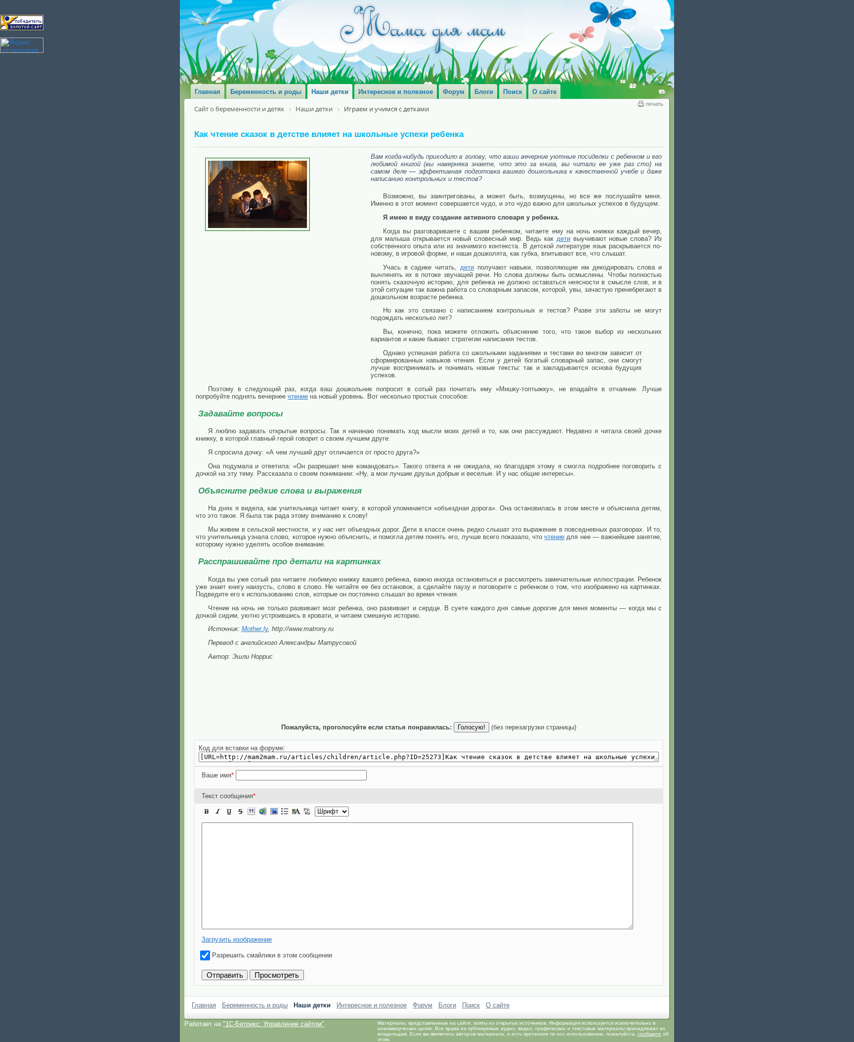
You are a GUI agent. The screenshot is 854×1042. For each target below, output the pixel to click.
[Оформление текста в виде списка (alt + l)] (285, 811)
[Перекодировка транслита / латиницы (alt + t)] (307, 811)
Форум (422, 1005)
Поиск (471, 1005)
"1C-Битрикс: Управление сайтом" (273, 1024)
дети (563, 238)
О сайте (498, 1005)
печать (654, 104)
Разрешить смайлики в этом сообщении (272, 955)
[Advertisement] (283, 305)
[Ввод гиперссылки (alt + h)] (262, 811)
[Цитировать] (251, 811)
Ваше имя (218, 775)
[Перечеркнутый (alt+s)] (240, 811)
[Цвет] (296, 811)
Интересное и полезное (372, 1005)
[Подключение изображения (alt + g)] (274, 811)
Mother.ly (255, 629)
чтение (298, 396)
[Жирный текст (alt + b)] (207, 811)
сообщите (649, 1034)
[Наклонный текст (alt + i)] (218, 811)
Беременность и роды (255, 1005)
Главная (204, 1005)
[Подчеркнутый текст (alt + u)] (229, 811)
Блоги (447, 1005)
